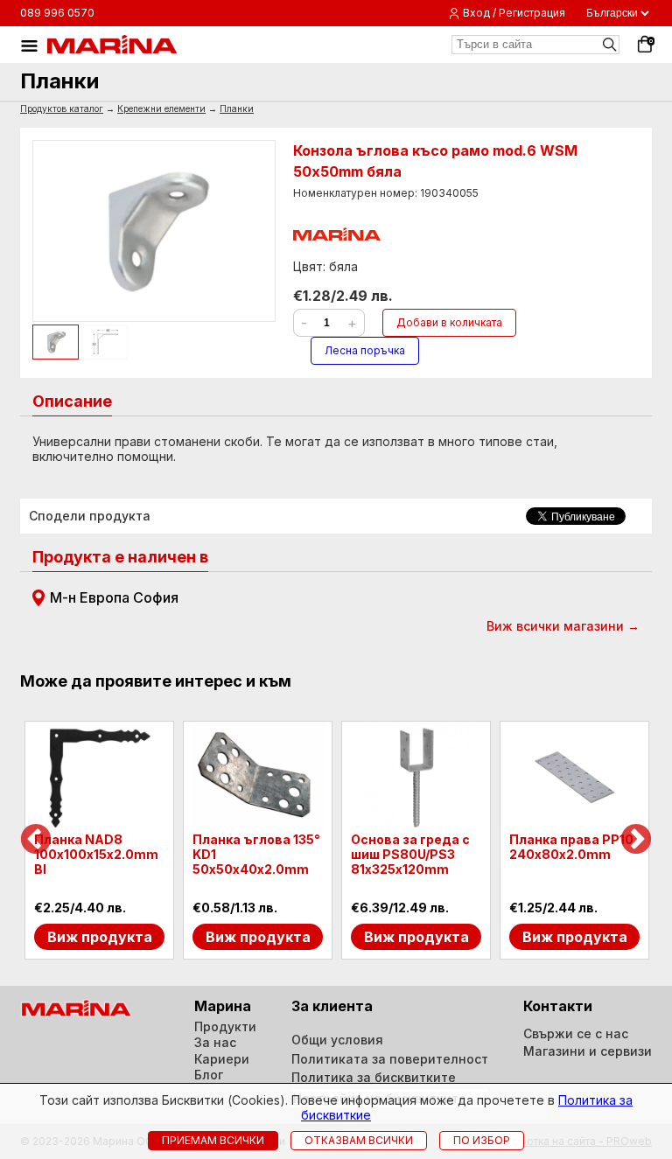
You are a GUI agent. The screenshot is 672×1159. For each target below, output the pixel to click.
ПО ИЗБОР (481, 1140)
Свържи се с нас (575, 1033)
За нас (215, 1042)
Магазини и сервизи (587, 1051)
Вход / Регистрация (514, 12)
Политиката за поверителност (389, 1058)
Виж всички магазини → (563, 625)
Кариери (221, 1058)
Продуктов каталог (61, 108)
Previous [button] (35, 840)
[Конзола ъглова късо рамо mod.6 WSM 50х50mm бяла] (153, 231)
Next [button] (636, 840)
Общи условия (337, 1039)
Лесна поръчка (365, 350)
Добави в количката (449, 322)
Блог (208, 1074)
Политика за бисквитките (373, 1077)
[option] (99, 840)
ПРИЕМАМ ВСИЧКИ (213, 1140)
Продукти (225, 1026)
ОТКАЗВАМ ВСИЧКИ (358, 1140)
